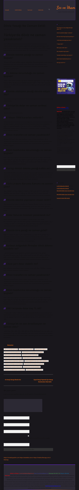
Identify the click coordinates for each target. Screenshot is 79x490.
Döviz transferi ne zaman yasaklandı (12, 355)
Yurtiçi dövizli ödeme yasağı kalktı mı (34, 369)
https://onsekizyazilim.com (11, 457)
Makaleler (10, 345)
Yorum (5, 397)
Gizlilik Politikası (18, 10)
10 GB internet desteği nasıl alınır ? (64, 40)
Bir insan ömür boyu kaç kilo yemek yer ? (65, 36)
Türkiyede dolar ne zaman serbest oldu (13, 367)
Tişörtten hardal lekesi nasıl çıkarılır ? (65, 55)
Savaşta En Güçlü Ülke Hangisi (63, 198)
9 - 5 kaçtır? (6, 442)
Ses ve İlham (66, 8)
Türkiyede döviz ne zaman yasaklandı (32, 367)
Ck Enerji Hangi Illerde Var (13, 380)
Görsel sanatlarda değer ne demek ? (64, 33)
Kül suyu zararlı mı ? (61, 62)
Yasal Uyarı (30, 10)
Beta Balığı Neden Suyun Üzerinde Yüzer (65, 190)
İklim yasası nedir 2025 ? (62, 47)
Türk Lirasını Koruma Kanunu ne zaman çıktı (33, 364)
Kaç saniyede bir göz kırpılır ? (63, 51)
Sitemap (6, 460)
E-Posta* (5, 422)
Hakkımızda (40, 10)
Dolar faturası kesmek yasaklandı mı (12, 352)
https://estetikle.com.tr (26, 457)
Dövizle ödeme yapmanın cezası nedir (13, 358)
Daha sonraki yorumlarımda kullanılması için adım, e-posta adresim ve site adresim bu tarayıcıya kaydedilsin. (27, 438)
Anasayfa (7, 10)
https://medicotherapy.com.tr (42, 457)
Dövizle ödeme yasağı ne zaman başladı (32, 358)
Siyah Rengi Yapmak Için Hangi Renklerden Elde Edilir (43, 381)
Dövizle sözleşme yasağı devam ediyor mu (14, 361)
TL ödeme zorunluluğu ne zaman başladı (13, 364)
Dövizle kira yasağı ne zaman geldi (30, 355)
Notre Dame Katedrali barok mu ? (64, 59)
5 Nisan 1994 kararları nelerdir (26, 349)
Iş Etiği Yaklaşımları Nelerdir (63, 186)
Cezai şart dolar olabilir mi (40, 349)
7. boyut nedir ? (60, 44)
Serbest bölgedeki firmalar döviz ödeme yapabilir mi (36, 361)
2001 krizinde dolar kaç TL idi (11, 349)
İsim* (5, 415)
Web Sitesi (6, 428)
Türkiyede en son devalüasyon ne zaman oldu (14, 369)
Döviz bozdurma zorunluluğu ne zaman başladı (33, 352)
